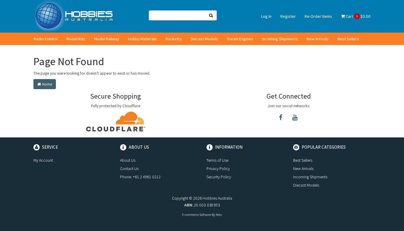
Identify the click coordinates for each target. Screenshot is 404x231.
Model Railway (106, 38)
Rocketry (174, 38)
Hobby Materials (142, 38)
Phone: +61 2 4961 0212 (140, 176)
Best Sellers (348, 38)
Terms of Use (217, 160)
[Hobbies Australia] (76, 16)
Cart (358, 16)
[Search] (211, 15)
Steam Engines (240, 38)
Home (46, 84)
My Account (43, 160)
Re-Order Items (318, 16)
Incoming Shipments (280, 38)
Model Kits (76, 38)
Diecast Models (204, 38)
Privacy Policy (218, 168)
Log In (266, 16)
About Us (127, 160)
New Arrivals (318, 38)
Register (288, 16)
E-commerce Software (196, 215)
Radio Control (46, 38)
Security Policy (218, 176)
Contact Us (129, 168)
